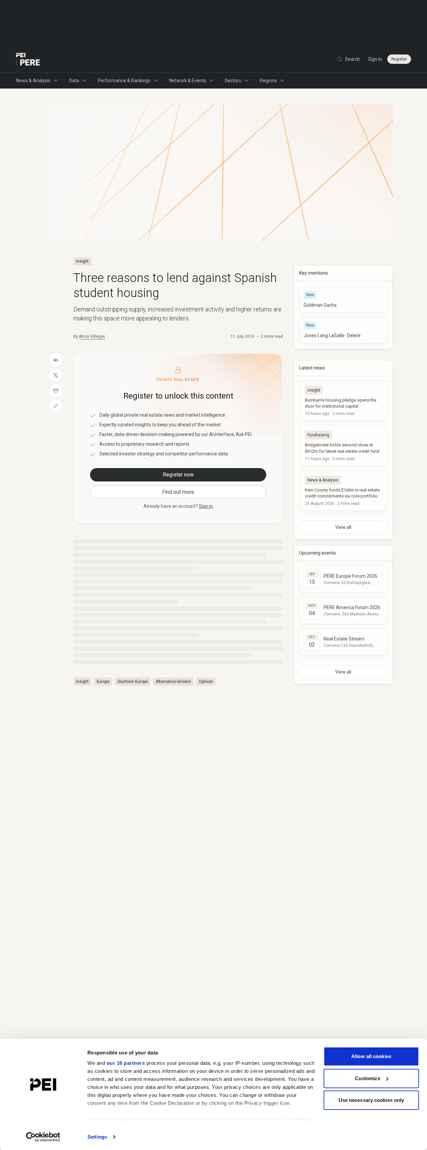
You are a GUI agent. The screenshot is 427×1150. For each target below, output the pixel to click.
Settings (97, 1137)
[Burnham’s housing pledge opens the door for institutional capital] (343, 401)
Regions (268, 80)
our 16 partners (126, 1063)
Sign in (375, 59)
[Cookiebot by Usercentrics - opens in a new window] (43, 1137)
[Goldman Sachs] (343, 300)
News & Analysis (33, 80)
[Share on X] (56, 375)
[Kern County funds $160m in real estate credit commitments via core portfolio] (343, 490)
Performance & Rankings (124, 80)
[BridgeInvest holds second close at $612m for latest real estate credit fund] (343, 445)
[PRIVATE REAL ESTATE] (28, 59)
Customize (367, 1078)
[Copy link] (56, 406)
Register (399, 59)
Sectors (233, 80)
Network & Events (187, 80)
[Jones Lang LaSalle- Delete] (343, 330)
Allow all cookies (371, 1056)
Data (74, 80)
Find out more (178, 492)
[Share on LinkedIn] (56, 360)
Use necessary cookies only (371, 1100)
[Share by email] (56, 391)
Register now (178, 474)
